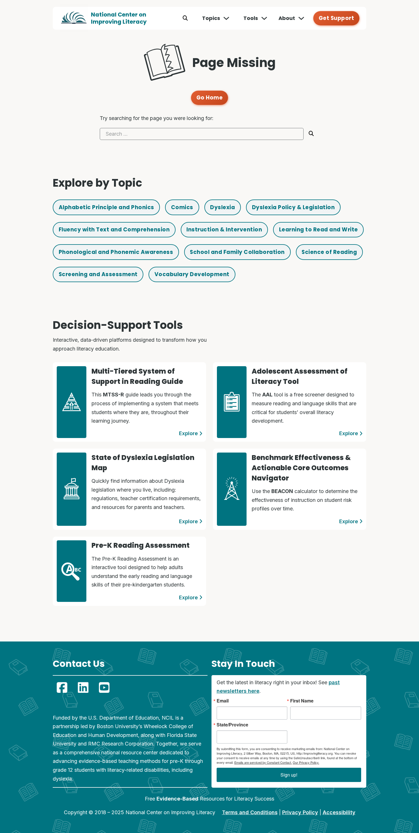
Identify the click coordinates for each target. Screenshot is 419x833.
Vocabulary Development (191, 274)
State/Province (232, 724)
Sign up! (288, 774)
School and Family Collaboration (237, 252)
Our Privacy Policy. (306, 762)
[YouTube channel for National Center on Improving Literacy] (104, 687)
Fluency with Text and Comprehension (114, 229)
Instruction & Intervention (224, 229)
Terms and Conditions (250, 812)
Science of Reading (329, 252)
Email (223, 700)
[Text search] (185, 18)
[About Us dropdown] (301, 18)
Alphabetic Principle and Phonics (106, 207)
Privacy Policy (300, 812)
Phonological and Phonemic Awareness (116, 252)
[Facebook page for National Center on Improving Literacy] (62, 687)
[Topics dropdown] (226, 18)
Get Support (336, 18)
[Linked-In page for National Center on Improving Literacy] (83, 687)
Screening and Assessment (98, 274)
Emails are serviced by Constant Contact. (263, 762)
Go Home (209, 97)
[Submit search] (311, 133)
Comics (182, 207)
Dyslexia (222, 207)
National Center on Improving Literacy (119, 18)
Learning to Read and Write (318, 229)
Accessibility (339, 812)
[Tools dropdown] (264, 18)
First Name (302, 700)
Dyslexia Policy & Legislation (293, 207)
